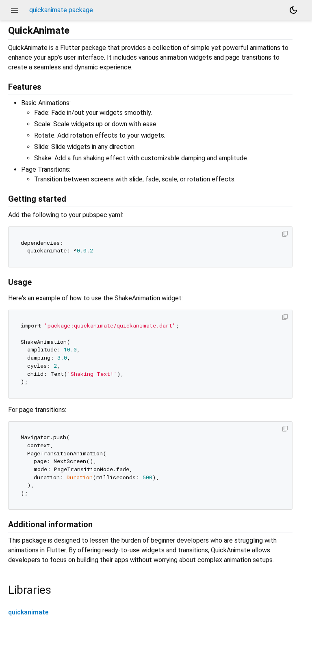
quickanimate (28, 612)
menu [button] (15, 10)
